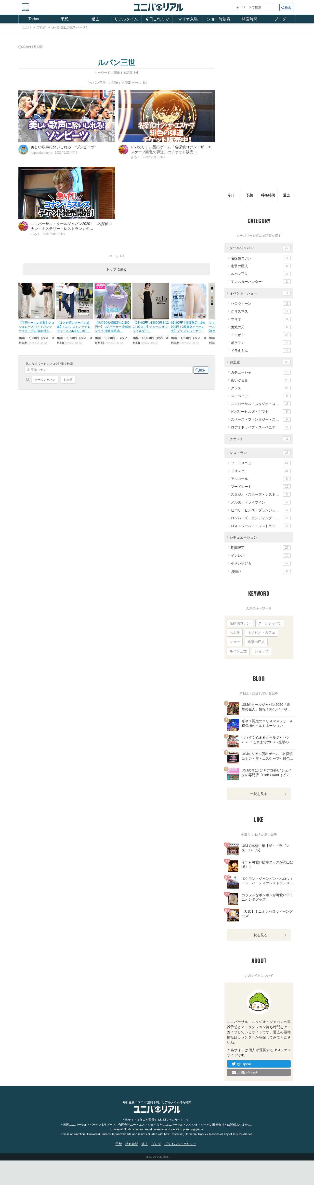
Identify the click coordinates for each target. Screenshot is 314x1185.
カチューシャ (259, 372)
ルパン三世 (259, 274)
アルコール (259, 479)
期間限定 (259, 548)
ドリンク (259, 471)
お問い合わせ (247, 1072)
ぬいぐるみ (259, 380)
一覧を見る (258, 794)
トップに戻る (116, 269)
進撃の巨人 (259, 266)
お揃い (259, 571)
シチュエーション (243, 537)
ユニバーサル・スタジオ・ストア (259, 404)
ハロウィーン (259, 303)
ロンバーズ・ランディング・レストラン (262, 518)
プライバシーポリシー (180, 1144)
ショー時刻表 (218, 19)
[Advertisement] (116, 465)
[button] (25, 7)
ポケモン (259, 343)
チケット (259, 439)
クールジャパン (45, 379)
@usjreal (244, 1064)
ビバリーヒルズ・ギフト (259, 412)
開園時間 (249, 19)
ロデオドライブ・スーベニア (259, 427)
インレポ (259, 555)
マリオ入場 (188, 19)
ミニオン (259, 335)
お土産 (68, 379)
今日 (231, 195)
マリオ (259, 319)
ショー (235, 642)
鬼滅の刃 (259, 327)
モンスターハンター (259, 282)
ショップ (261, 651)
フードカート (259, 487)
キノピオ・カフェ (261, 632)
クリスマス (259, 311)
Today (33, 19)
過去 (95, 19)
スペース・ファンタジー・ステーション (262, 419)
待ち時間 (268, 195)
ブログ (280, 19)
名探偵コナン (259, 258)
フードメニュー (259, 463)
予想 (64, 19)
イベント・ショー (259, 293)
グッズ (259, 388)
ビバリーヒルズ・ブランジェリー (259, 510)
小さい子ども (259, 563)
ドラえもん (259, 351)
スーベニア (259, 396)
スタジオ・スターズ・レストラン (259, 494)
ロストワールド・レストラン (259, 526)
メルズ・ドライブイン (259, 502)
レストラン (259, 453)
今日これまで (157, 19)
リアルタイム (126, 19)
